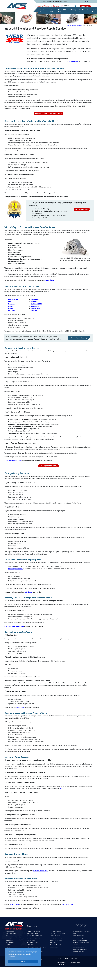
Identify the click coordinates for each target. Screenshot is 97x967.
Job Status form (67, 904)
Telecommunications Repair (80, 940)
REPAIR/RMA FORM (11, 933)
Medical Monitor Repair (56, 940)
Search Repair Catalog (79, 338)
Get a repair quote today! (48, 466)
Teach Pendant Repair (78, 938)
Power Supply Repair (55, 944)
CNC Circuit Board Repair (34, 938)
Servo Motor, (83, 931)
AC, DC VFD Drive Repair (33, 931)
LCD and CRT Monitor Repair (57, 933)
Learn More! (12, 956)
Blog (88, 9)
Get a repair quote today (13, 461)
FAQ (7, 935)
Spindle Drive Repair (78, 935)
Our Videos (8, 944)
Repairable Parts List (78, 951)
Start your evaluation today (14, 626)
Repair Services (77, 25)
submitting (28, 592)
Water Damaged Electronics (80, 949)
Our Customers (10, 942)
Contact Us (85, 6)
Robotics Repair (54, 947)
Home (69, 25)
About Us (81, 9)
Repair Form (20, 707)
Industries (8, 938)
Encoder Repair (31, 940)
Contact (94, 9)
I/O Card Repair (31, 944)
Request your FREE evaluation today (48, 113)
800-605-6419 (61, 962)
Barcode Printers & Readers (34, 935)
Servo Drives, (76, 931)
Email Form (60, 964)
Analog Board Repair (32, 933)
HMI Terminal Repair (32, 942)
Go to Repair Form (81, 209)
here (61, 788)
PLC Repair (53, 942)
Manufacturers (9, 940)
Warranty (73, 9)
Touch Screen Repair (78, 947)
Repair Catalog (50, 10)
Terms (66, 958)
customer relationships (40, 871)
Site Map (8, 947)
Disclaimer (74, 958)
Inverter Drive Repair (55, 931)
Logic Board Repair (55, 935)
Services (43, 9)
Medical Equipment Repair (57, 938)
